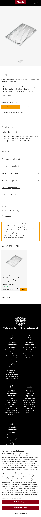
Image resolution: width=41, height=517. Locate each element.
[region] (20, 481)
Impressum (5, 498)
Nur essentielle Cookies (20, 507)
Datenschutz (12, 498)
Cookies (18, 498)
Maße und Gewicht (10, 195)
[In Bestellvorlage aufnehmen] (18, 289)
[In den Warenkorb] (23, 289)
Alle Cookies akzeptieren (20, 502)
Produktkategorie (9, 181)
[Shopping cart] (38, 3)
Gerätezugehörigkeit (11, 173)
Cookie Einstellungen (20, 513)
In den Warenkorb (11, 107)
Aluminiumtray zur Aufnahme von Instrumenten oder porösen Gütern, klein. (13, 280)
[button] (7, 3)
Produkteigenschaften (11, 166)
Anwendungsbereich (11, 188)
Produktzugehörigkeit (11, 159)
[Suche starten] (35, 2)
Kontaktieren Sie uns (30, 107)
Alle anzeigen (6, 297)
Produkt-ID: (5, 132)
